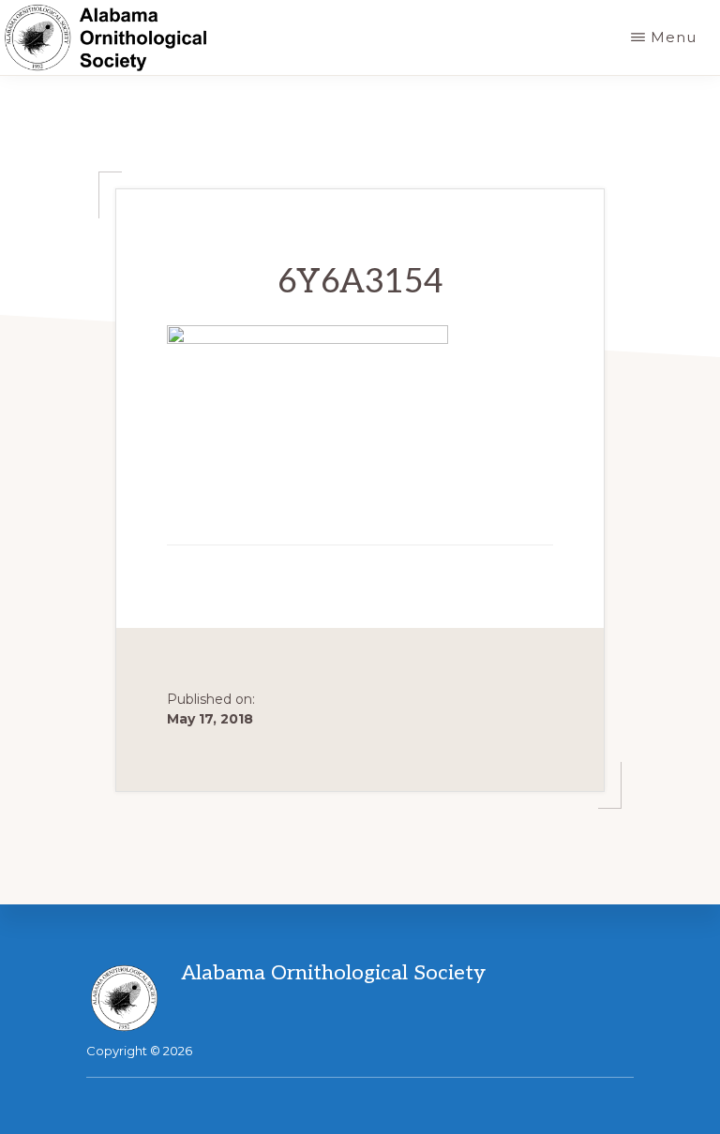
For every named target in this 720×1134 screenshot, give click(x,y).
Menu (674, 37)
